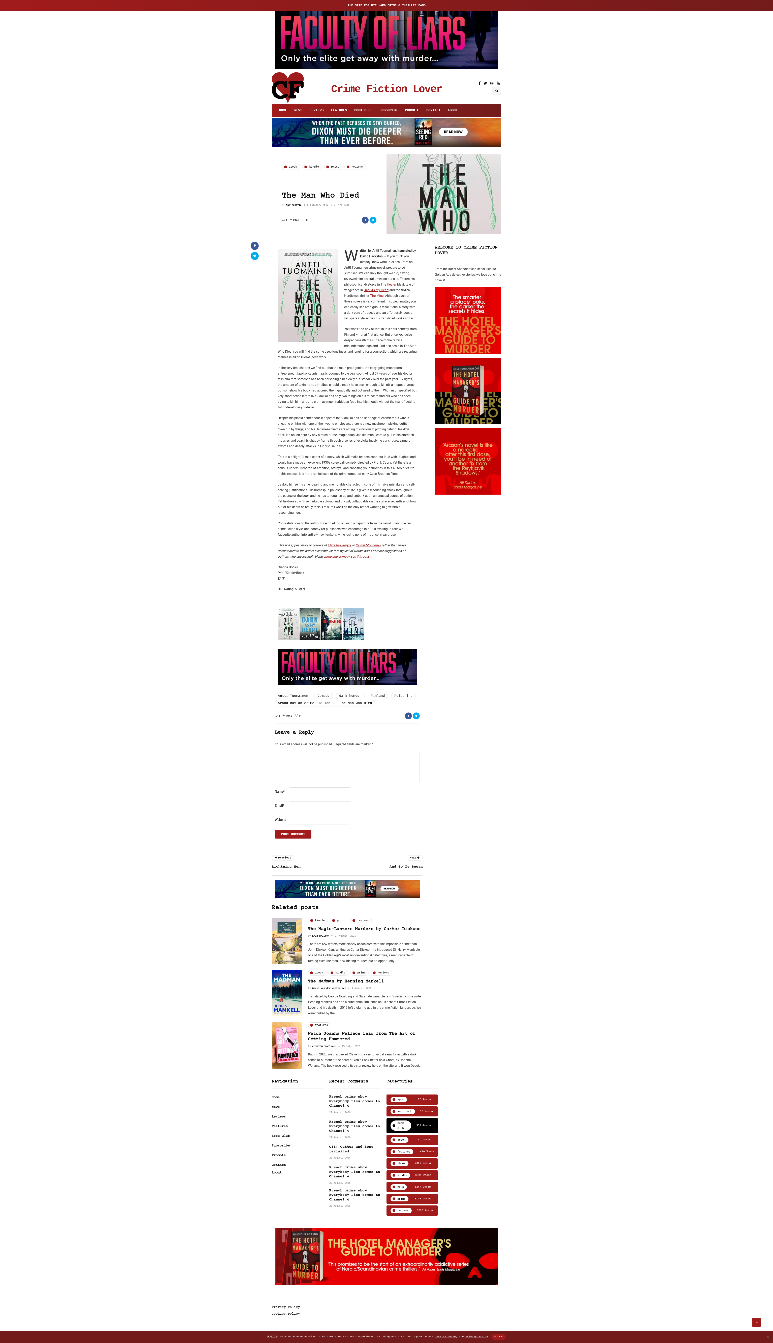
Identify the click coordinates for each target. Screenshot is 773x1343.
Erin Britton (320, 936)
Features (339, 110)
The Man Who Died (356, 703)
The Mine (376, 296)
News (298, 110)
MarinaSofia (294, 205)
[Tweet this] (373, 220)
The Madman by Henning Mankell (346, 981)
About (453, 110)
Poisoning (403, 696)
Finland (378, 696)
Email (279, 806)
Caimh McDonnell (368, 545)
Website (280, 820)
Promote (412, 110)
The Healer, (388, 284)
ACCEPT (499, 1336)
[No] (768, 1337)
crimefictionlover (324, 1046)
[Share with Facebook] (365, 220)
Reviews (317, 110)
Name (280, 791)
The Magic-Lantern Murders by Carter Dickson (364, 929)
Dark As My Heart (376, 290)
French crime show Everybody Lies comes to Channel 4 (354, 1101)
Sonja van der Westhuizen (329, 988)
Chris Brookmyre (339, 545)
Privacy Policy (286, 1307)
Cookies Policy (286, 1314)
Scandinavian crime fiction (304, 703)
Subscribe (389, 110)
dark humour (350, 696)
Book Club (363, 110)
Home (283, 110)
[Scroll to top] (756, 1322)
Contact (433, 110)
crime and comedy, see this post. (346, 556)
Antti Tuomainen (293, 696)
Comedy (324, 696)
